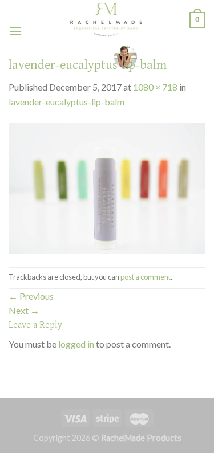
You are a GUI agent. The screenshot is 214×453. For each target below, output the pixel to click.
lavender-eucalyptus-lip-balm (66, 101)
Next (24, 310)
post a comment (145, 276)
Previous (31, 296)
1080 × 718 (155, 86)
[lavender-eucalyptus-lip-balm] (107, 186)
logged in (76, 343)
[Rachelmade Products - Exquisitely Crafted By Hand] (106, 20)
